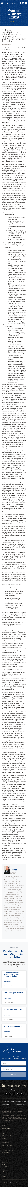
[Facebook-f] (6, 1093)
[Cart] (23, 3)
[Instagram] (10, 1093)
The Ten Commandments (13, 1026)
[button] (25, 3)
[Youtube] (17, 1093)
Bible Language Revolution (13, 993)
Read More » (7, 981)
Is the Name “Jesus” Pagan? (14, 1009)
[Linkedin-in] (21, 1093)
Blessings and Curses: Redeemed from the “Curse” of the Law (12, 974)
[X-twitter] (14, 1093)
